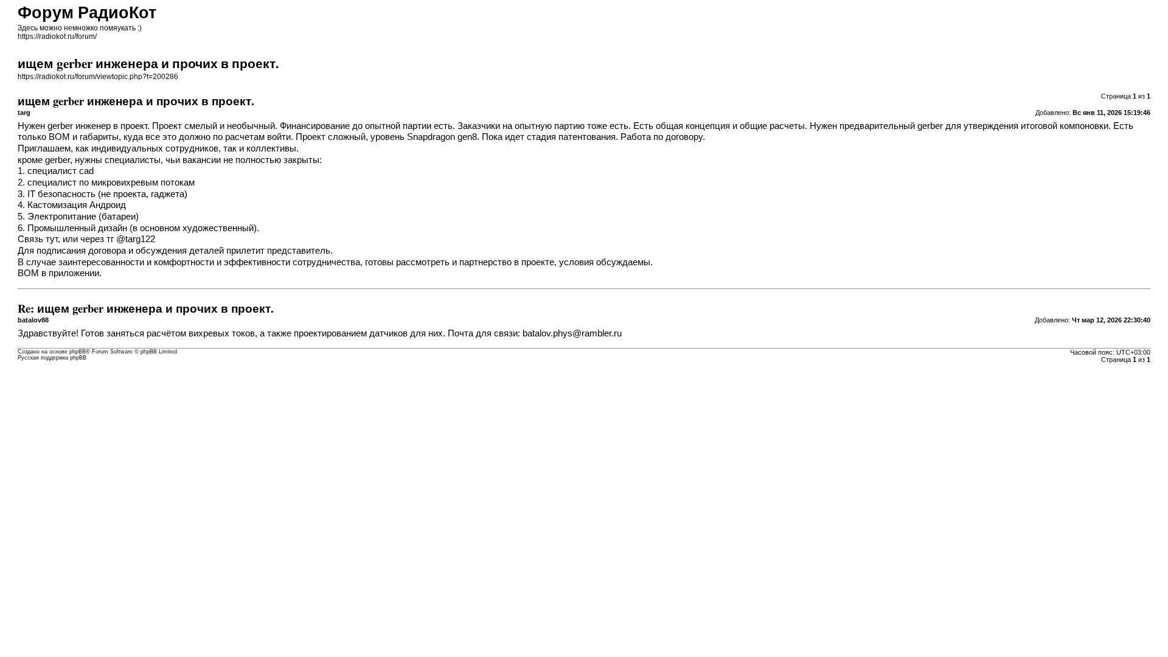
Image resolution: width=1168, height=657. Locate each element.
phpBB (77, 352)
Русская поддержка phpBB (52, 358)
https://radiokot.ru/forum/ (57, 36)
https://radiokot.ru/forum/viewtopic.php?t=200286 (98, 76)
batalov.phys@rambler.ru (572, 333)
